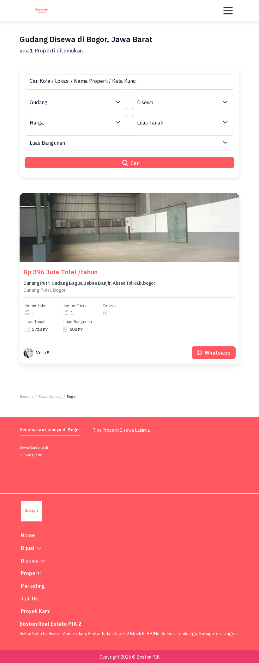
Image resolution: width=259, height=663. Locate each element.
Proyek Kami (36, 611)
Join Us (29, 598)
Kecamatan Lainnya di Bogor (50, 430)
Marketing (33, 586)
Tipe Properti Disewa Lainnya (121, 430)
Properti (31, 573)
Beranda (27, 396)
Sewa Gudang (50, 396)
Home (28, 535)
